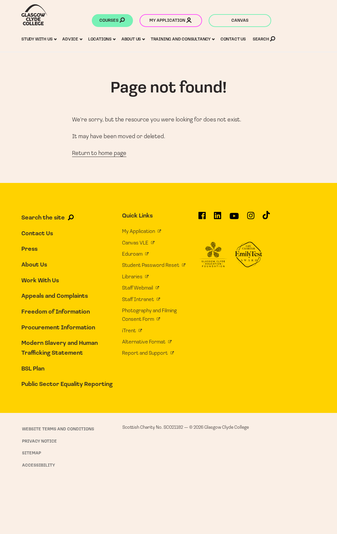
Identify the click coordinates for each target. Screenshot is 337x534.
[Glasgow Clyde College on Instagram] (250, 218)
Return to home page (99, 154)
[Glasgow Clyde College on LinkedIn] (217, 218)
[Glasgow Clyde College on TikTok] (266, 218)
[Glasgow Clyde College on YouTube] (234, 218)
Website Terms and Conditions (58, 429)
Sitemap (31, 453)
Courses (109, 20)
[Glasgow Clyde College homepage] (34, 14)
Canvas (239, 20)
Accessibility (38, 465)
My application (167, 20)
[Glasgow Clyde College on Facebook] (202, 218)
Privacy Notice (39, 441)
